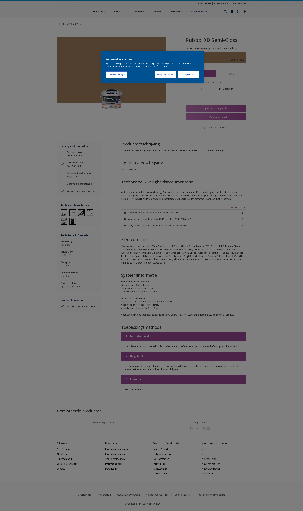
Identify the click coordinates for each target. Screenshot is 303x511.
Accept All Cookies (165, 74)
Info (165, 66)
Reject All (188, 74)
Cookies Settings (117, 74)
